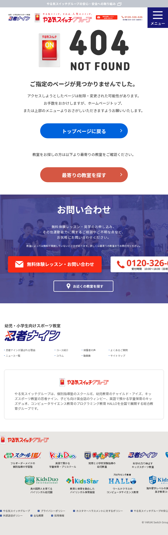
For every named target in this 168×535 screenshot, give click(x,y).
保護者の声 (89, 350)
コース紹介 (62, 350)
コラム (60, 355)
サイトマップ (117, 355)
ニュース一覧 (13, 355)
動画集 (87, 355)
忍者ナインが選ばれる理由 (20, 350)
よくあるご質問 (119, 350)
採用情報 (59, 515)
